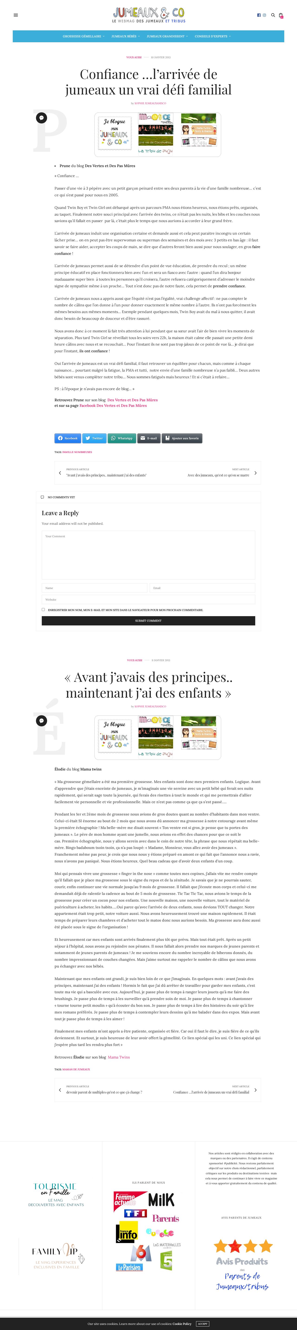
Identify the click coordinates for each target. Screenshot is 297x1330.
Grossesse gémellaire (82, 36)
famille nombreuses (77, 452)
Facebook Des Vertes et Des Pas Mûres (113, 405)
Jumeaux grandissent (165, 36)
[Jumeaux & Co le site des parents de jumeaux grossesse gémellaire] (148, 15)
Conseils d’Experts (211, 36)
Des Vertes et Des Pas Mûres (132, 400)
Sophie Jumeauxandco (150, 103)
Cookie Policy (182, 1324)
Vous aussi (134, 57)
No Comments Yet (61, 497)
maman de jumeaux (76, 1069)
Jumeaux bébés (124, 36)
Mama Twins (119, 1057)
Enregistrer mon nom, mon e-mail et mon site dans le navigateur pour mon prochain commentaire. (125, 610)
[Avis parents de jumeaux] (241, 1263)
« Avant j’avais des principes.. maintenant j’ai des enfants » (148, 684)
